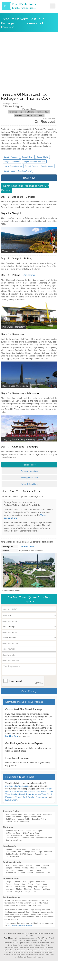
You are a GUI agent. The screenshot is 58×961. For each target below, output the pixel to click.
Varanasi (29, 865)
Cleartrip (9, 849)
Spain (31, 881)
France (8, 884)
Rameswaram (42, 797)
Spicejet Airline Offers (32, 816)
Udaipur (9, 868)
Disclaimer (26, 940)
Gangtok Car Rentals (12, 161)
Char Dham (29, 935)
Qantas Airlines (28, 837)
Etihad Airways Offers (14, 835)
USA (34, 891)
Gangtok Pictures (31, 166)
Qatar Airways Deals (44, 837)
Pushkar (46, 865)
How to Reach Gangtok (13, 166)
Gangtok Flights (42, 157)
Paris (24, 881)
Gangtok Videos (47, 166)
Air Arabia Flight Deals (14, 830)
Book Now (29, 177)
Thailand (9, 891)
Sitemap (34, 940)
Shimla (25, 868)
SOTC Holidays (26, 854)
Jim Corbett (10, 870)
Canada (37, 889)
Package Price (29, 464)
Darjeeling (29, 275)
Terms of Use (17, 940)
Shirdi (38, 870)
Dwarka (31, 797)
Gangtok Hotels (27, 157)
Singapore (43, 886)
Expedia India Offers (13, 851)
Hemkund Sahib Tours (21, 794)
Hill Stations (29, 111)
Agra (21, 865)
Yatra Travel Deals (13, 856)
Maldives (46, 889)
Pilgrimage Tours (42, 111)
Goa (7, 865)
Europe (8, 881)
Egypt (37, 884)
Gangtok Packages (11, 157)
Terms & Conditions (29, 484)
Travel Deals (8, 27)
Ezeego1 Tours (29, 851)
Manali (17, 868)
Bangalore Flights (39, 819)
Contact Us (42, 940)
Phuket (19, 889)
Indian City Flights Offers (25, 933)
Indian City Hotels (10, 933)
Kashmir (21, 872)
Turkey (30, 884)
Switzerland (40, 881)
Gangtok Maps (9, 171)
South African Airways (14, 840)
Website (5, 550)
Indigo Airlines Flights (32, 814)
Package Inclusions (29, 471)
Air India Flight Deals (14, 814)
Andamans (40, 872)
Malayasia (10, 889)
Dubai (45, 884)
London (17, 881)
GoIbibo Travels (12, 854)
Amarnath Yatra (39, 794)
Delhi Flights (10, 819)
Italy (23, 884)
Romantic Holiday (21, 115)
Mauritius (27, 889)
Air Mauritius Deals (13, 833)
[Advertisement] (29, 62)
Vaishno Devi (11, 872)
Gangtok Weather (25, 171)
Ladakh (30, 872)
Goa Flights (24, 821)
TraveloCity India (41, 854)
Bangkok (18, 891)
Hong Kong (32, 886)
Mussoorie (34, 868)
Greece (16, 884)
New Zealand (20, 886)
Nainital (44, 868)
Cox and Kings (20, 849)
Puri (25, 797)
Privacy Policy (48, 938)
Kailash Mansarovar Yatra (28, 791)
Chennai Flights (12, 821)
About (40, 938)
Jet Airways (47, 814)
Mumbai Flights (24, 819)
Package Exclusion (29, 477)
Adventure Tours (15, 111)
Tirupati (18, 797)
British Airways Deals (31, 833)
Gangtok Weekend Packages (34, 161)
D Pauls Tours (34, 849)
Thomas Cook (26, 546)
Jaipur (37, 865)
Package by (7, 546)
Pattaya (27, 891)
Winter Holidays (37, 115)
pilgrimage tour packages (16, 785)
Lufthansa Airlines (12, 837)
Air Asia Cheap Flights (34, 830)
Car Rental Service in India (44, 933)
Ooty (48, 872)
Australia (9, 886)
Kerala (14, 865)
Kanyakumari (11, 799)
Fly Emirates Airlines (32, 835)
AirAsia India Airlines (14, 816)
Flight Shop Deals (45, 851)
